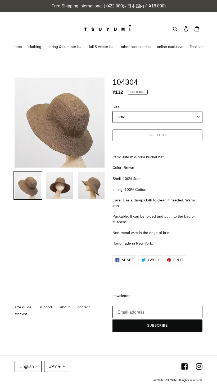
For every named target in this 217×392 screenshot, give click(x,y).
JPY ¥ (55, 366)
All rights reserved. (190, 380)
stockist (21, 314)
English (27, 366)
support (45, 307)
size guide (23, 307)
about (65, 307)
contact (84, 307)
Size (116, 107)
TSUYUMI (170, 380)
